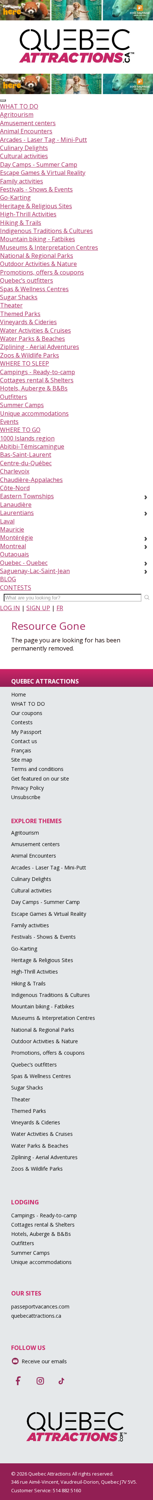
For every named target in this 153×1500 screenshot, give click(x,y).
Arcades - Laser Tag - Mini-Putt (43, 140)
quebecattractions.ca (36, 1315)
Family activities (21, 181)
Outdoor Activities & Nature (38, 264)
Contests (22, 722)
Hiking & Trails (20, 223)
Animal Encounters (26, 131)
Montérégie (16, 537)
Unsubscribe (25, 797)
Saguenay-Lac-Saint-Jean (35, 571)
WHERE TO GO (20, 430)
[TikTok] (61, 1378)
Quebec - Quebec (24, 563)
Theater (11, 305)
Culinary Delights (24, 148)
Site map (21, 759)
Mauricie (12, 529)
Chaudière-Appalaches (31, 480)
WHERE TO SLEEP (24, 363)
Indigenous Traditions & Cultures (46, 231)
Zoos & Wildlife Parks (29, 355)
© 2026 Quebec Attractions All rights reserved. (62, 1473)
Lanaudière (16, 504)
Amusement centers (28, 123)
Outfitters (13, 397)
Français (21, 750)
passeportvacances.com (40, 1306)
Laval (7, 521)
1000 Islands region (27, 438)
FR (59, 608)
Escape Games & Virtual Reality (42, 173)
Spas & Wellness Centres (34, 289)
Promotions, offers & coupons (42, 272)
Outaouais (14, 554)
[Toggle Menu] (3, 100)
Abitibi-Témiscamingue (32, 446)
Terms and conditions (37, 768)
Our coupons (26, 712)
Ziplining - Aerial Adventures (39, 347)
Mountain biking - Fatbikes (37, 239)
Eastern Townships (27, 496)
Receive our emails (44, 1361)
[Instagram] (40, 1378)
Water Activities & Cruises (35, 330)
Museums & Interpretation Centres (49, 247)
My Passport (26, 731)
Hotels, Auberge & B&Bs (34, 388)
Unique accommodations (34, 413)
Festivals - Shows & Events (36, 189)
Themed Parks (20, 314)
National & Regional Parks (36, 256)
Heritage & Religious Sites (36, 206)
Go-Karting (15, 197)
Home (18, 694)
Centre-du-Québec (26, 463)
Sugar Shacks (19, 297)
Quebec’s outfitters (26, 280)
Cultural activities (24, 156)
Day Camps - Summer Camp (38, 164)
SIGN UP (38, 608)
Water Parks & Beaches (32, 339)
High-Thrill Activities (28, 214)
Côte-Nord (15, 488)
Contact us (24, 741)
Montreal (13, 546)
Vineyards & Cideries (28, 322)
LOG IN (10, 608)
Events (9, 422)
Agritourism (16, 114)
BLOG (8, 579)
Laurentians (17, 513)
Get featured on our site (40, 778)
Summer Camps (22, 405)
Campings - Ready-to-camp (37, 372)
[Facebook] (18, 1378)
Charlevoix (14, 471)
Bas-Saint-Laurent (25, 454)
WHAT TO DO (19, 106)
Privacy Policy (27, 787)
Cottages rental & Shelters (37, 380)
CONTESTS (15, 587)
